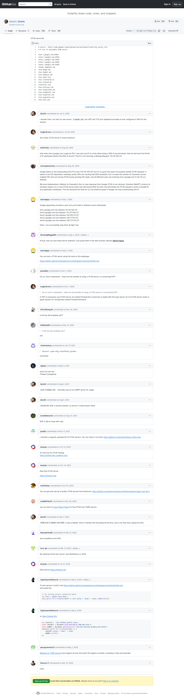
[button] (159, 31)
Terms (58, 693)
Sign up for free (41, 681)
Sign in (167, 4)
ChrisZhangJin (46, 309)
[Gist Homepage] (9, 4)
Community (88, 693)
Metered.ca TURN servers (50, 653)
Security (73, 693)
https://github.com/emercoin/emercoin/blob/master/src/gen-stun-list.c (121, 491)
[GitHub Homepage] (38, 693)
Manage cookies (113, 693)
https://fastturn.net (58, 570)
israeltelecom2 (46, 416)
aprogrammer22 (47, 647)
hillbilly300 (45, 325)
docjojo (43, 447)
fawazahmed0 (46, 533)
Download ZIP (173, 31)
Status (80, 693)
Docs (96, 693)
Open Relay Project (61, 507)
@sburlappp (118, 241)
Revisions (24, 31)
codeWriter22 (46, 501)
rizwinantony (46, 345)
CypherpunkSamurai (49, 580)
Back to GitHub (69, 4)
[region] (92, 73)
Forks (55, 31)
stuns (21, 21)
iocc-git (43, 548)
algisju (43, 366)
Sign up (177, 4)
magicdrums (45, 132)
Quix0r (43, 113)
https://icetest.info (49, 616)
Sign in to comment (111, 681)
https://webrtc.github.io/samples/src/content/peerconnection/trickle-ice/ (69, 261)
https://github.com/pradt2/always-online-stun (122, 437)
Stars (40, 31)
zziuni (12, 21)
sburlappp (44, 199)
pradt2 (43, 431)
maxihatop (44, 486)
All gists (57, 4)
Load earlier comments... (95, 107)
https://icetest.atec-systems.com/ (54, 455)
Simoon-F (44, 663)
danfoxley (44, 148)
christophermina (47, 166)
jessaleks (44, 271)
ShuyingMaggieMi (48, 235)
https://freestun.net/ (48, 476)
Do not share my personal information (134, 693)
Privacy (65, 693)
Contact (103, 693)
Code (10, 31)
